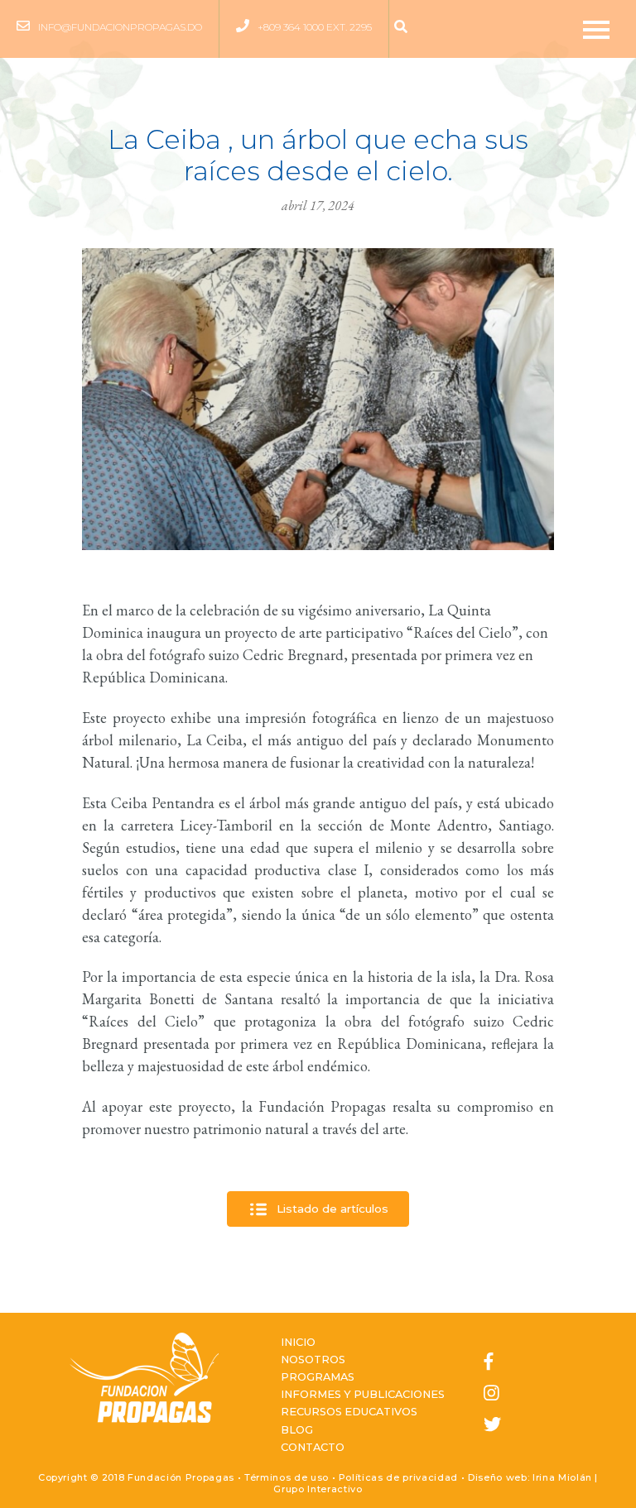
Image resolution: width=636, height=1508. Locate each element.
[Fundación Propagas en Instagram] (492, 1394)
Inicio (298, 1342)
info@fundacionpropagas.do (120, 27)
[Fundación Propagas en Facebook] (492, 1362)
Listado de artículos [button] (330, 1207)
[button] (405, 27)
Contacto (312, 1447)
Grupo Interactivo (317, 1489)
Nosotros (313, 1359)
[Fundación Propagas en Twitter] (492, 1425)
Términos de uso (286, 1477)
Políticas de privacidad (398, 1477)
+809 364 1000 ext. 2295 (315, 27)
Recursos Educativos (349, 1411)
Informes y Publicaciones (363, 1394)
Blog (297, 1430)
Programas (317, 1377)
